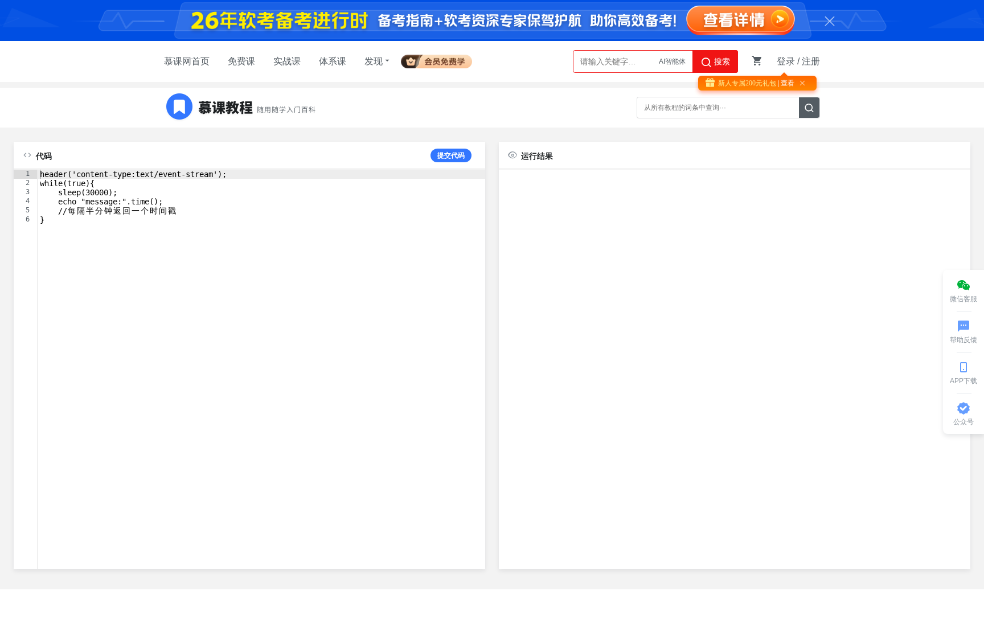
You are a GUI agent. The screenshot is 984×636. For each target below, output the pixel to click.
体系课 (332, 61)
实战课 (287, 61)
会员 (441, 59)
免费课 (241, 61)
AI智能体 (672, 60)
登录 (786, 61)
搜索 (721, 61)
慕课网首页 (187, 61)
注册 (811, 61)
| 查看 (785, 83)
